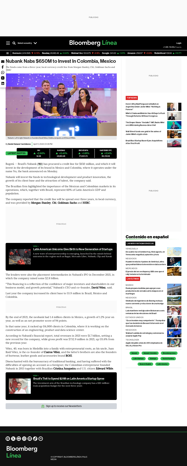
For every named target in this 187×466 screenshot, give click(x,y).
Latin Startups (138, 359)
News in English (145, 364)
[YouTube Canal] (19, 438)
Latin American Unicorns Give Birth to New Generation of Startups (73, 249)
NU (40, 164)
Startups (153, 359)
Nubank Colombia (150, 353)
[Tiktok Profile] (35, 438)
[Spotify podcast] (40, 438)
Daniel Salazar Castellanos (19, 144)
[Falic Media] (165, 47)
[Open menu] (8, 43)
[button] (3, 61)
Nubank (134, 353)
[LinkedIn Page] (30, 438)
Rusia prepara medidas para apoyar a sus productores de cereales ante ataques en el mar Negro (144, 291)
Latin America (162, 364)
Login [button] (178, 43)
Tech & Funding (168, 359)
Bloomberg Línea (169, 353)
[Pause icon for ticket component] (7, 53)
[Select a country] (35, 43)
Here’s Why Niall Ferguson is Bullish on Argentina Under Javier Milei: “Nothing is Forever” (143, 107)
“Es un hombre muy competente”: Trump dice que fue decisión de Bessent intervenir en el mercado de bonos (145, 323)
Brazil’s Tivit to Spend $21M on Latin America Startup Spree (68, 378)
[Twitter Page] (13, 438)
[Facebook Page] (8, 438)
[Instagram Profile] (24, 438)
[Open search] (14, 43)
